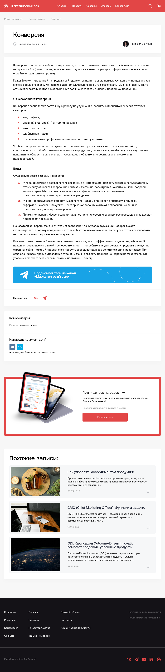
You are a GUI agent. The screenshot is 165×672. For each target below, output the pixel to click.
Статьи (61, 6)
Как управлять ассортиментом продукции (101, 472)
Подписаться (105, 417)
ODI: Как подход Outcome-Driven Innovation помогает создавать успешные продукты (101, 545)
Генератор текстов (39, 628)
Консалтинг (122, 6)
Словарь (106, 6)
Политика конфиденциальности (144, 611)
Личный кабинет (70, 612)
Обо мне (9, 635)
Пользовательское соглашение (144, 617)
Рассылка (9, 620)
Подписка (10, 612)
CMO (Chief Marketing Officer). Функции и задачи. (106, 507)
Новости (77, 6)
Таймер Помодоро (39, 635)
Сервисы (91, 6)
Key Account (30, 659)
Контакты (66, 620)
